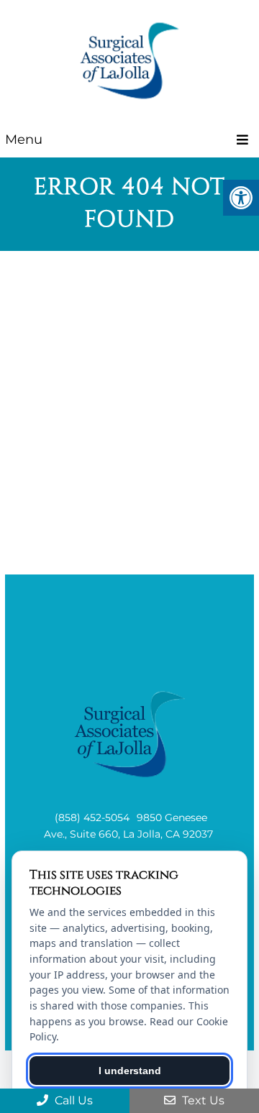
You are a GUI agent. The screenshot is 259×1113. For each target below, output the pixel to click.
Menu (23, 139)
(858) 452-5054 (92, 817)
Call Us (72, 1100)
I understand (130, 1070)
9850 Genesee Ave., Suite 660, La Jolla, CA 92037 (128, 825)
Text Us (201, 1100)
